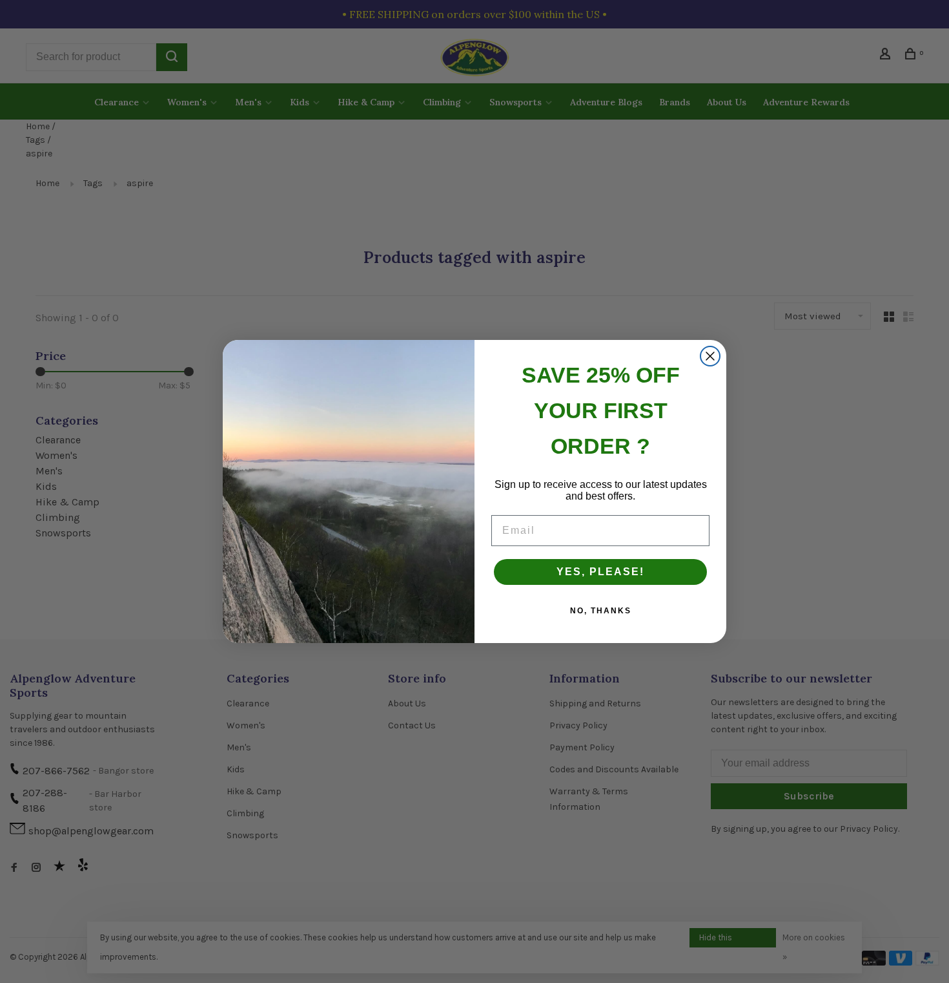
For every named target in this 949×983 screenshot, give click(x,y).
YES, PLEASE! (600, 571)
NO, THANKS (600, 610)
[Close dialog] (710, 356)
